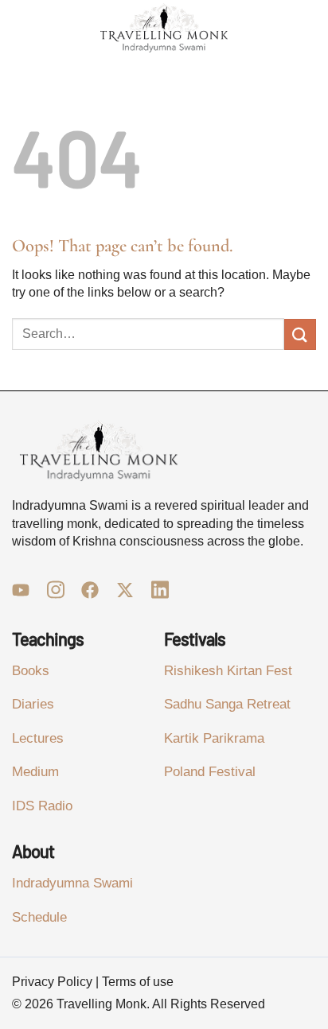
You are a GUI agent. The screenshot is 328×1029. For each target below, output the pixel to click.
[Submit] (300, 334)
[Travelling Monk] (164, 28)
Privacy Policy (52, 981)
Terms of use (138, 981)
